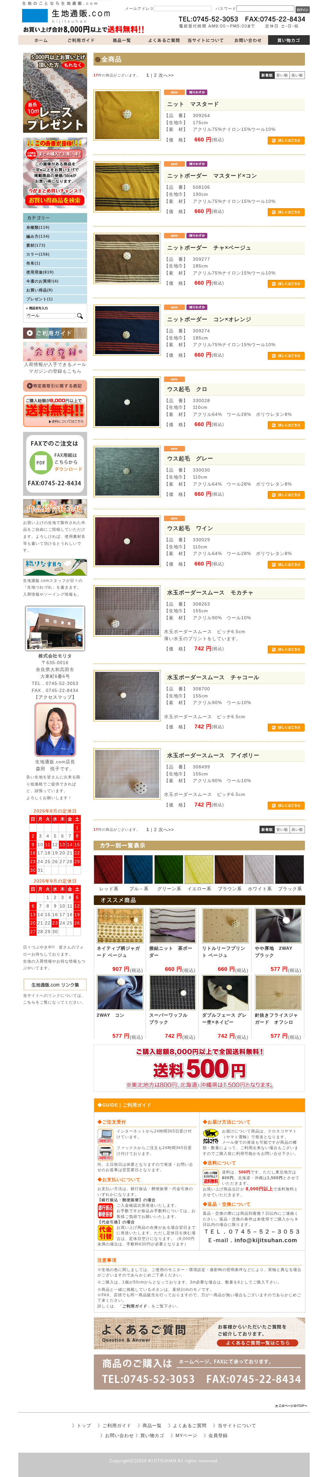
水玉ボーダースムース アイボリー (213, 755)
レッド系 (109, 888)
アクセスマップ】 (57, 697)
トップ (84, 1425)
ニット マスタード (193, 104)
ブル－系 (139, 888)
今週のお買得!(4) (42, 281)
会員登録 (218, 1435)
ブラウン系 (230, 888)
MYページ (186, 1435)
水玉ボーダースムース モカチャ (210, 592)
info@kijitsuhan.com (265, 1240)
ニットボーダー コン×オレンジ (209, 319)
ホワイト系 (260, 888)
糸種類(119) (38, 227)
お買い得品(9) (39, 290)
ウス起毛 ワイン (190, 528)
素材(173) (35, 245)
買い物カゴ (289, 40)
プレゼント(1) (39, 299)
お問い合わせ (247, 40)
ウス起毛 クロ (187, 389)
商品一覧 (122, 40)
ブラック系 (290, 888)
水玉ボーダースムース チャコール (213, 677)
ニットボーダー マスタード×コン (212, 175)
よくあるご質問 (164, 40)
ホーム (39, 40)
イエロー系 (199, 888)
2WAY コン (111, 1015)
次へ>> (166, 75)
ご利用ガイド (81, 40)
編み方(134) (38, 236)
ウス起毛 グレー (190, 458)
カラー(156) (38, 254)
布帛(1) (33, 263)
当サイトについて (205, 40)
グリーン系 (169, 888)
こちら (29, 1002)
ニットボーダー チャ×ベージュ (209, 247)
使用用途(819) (40, 272)
